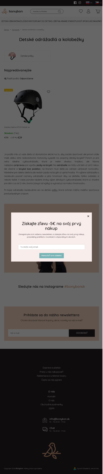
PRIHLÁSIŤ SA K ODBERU (51, 255)
